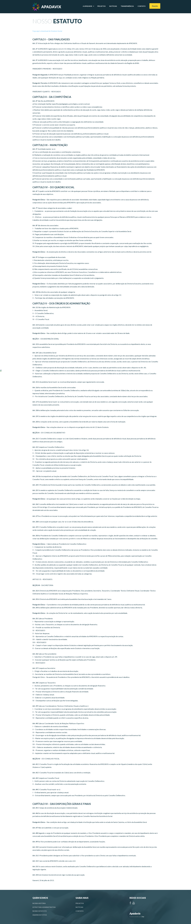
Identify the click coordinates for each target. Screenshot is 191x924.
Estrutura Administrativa (44, 907)
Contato (80, 911)
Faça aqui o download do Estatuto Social (47, 31)
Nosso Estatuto (39, 911)
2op (142, 916)
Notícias (79, 907)
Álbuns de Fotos (39, 915)
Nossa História (39, 903)
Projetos (80, 903)
